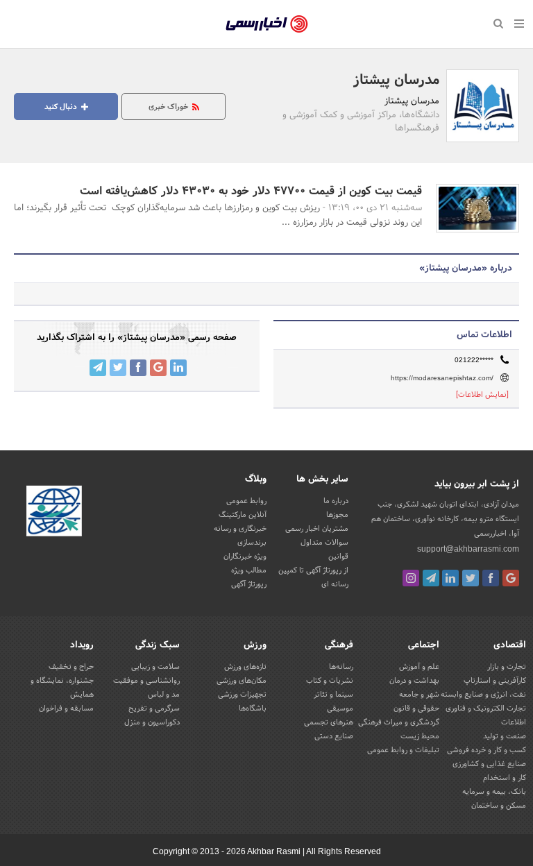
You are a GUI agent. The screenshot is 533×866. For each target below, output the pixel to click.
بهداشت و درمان (414, 680)
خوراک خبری (169, 107)
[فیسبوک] (490, 578)
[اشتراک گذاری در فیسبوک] (138, 367)
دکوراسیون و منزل (152, 722)
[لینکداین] (450, 578)
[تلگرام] (431, 578)
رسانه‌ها (341, 667)
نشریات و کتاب (329, 680)
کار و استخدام (504, 778)
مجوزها (337, 515)
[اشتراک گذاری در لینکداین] (178, 367)
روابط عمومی (246, 501)
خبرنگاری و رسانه (240, 529)
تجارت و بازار (506, 667)
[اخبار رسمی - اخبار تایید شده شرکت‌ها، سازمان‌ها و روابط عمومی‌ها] (267, 24)
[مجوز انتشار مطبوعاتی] (54, 513)
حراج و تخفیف (71, 667)
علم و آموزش (419, 667)
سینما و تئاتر (333, 694)
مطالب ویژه (248, 570)
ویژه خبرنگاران (244, 556)
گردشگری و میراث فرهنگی (398, 722)
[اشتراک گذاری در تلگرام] (98, 367)
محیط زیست (419, 736)
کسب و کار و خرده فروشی (486, 750)
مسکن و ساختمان (498, 805)
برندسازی (251, 542)
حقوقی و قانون (416, 708)
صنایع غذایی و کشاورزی (489, 764)
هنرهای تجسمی (328, 722)
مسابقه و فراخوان (66, 708)
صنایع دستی (333, 736)
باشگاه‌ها (252, 708)
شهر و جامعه (419, 694)
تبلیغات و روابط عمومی (403, 750)
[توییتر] (470, 578)
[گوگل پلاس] (510, 578)
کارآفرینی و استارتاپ (495, 680)
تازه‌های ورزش (245, 667)
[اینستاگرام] (411, 578)
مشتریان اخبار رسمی (316, 529)
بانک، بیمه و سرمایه (494, 792)
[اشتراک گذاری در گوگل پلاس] (158, 367)
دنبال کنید (61, 107)
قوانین (338, 556)
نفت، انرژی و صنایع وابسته (483, 694)
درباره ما (335, 501)
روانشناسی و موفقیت (146, 680)
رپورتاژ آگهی (248, 584)
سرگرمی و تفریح (154, 708)
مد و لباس (164, 694)
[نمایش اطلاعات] (482, 395)
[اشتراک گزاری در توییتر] (118, 367)
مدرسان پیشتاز (396, 80)
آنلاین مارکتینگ (242, 515)
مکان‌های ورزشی (241, 680)
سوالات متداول (324, 542)
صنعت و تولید (504, 736)
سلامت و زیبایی (155, 667)
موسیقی (340, 708)
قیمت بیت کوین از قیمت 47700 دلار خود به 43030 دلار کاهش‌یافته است (251, 191)
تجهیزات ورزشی (242, 694)
